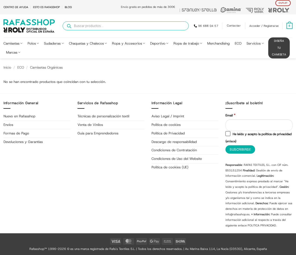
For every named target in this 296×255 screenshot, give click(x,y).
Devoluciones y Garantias (23, 142)
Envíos (8, 124)
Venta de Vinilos (90, 124)
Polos (32, 43)
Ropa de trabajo (186, 43)
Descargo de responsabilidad (174, 142)
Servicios (254, 43)
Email (230, 115)
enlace (230, 141)
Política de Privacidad (168, 133)
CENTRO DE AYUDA (15, 7)
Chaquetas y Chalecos (86, 43)
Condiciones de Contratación (174, 150)
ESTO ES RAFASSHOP (46, 7)
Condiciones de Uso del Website (176, 158)
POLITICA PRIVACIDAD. (262, 225)
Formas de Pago (16, 133)
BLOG (68, 7)
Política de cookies (166, 124)
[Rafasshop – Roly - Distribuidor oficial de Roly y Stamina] (29, 26)
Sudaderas (52, 43)
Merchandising (218, 43)
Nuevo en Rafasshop (19, 116)
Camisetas (11, 43)
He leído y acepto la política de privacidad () (258, 137)
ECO (238, 43)
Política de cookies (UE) (169, 167)
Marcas (11, 52)
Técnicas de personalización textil (103, 116)
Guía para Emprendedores (97, 133)
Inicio (7, 67)
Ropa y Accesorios (127, 43)
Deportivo (157, 43)
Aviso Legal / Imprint (167, 116)
